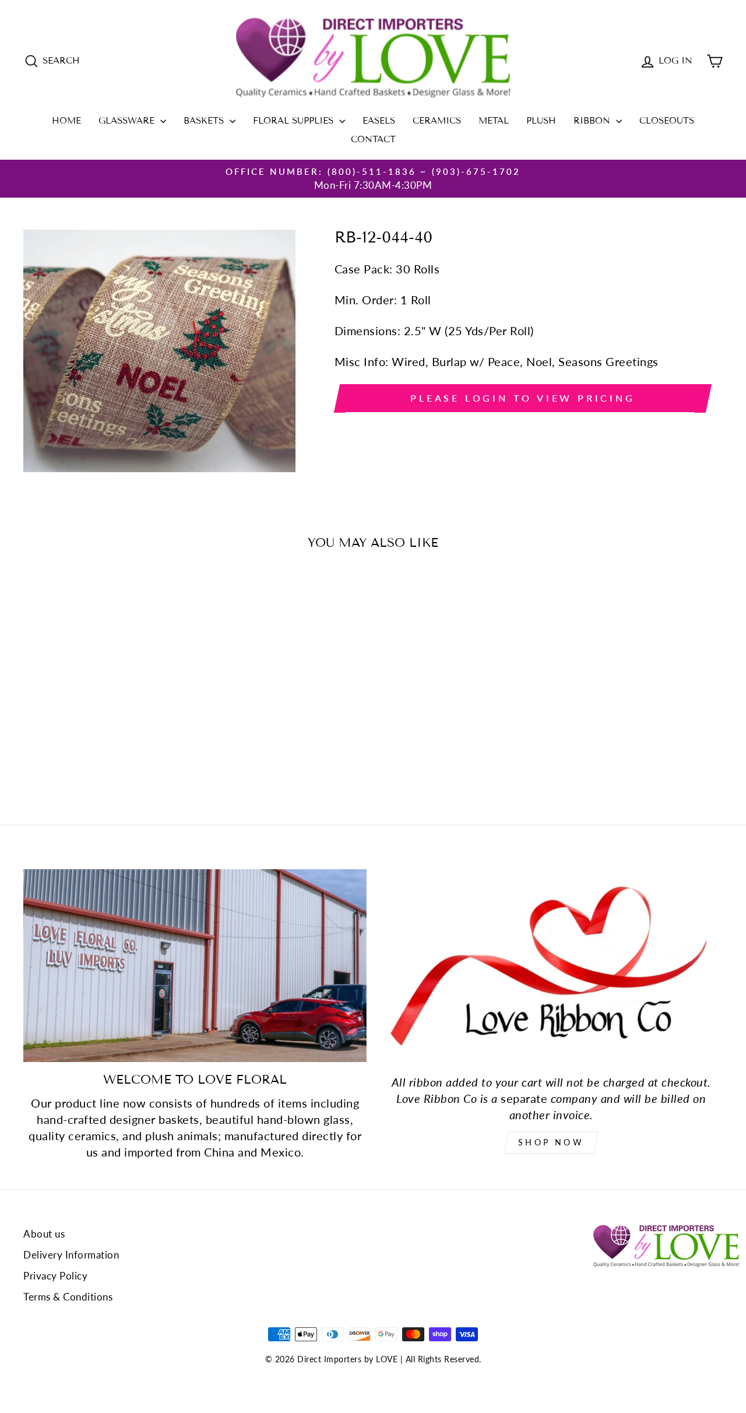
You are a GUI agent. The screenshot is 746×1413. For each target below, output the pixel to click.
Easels (379, 120)
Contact (373, 139)
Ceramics (437, 120)
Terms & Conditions (67, 1297)
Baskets (205, 120)
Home (66, 120)
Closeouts (666, 120)
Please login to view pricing (522, 397)
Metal (493, 120)
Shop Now (551, 1142)
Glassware (127, 120)
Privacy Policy (55, 1276)
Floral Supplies (294, 120)
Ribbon (593, 120)
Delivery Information (71, 1255)
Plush (541, 120)
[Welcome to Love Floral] (195, 965)
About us (44, 1234)
